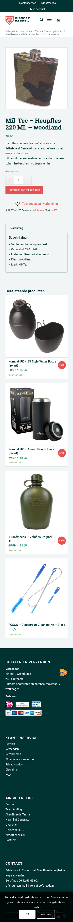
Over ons (11, 824)
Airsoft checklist (15, 835)
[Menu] (49, 20)
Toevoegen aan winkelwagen (24, 189)
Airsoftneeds (48, 2)
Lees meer (46, 914)
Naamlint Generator (17, 819)
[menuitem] (27, 3)
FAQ (8, 774)
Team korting (13, 809)
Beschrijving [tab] (16, 228)
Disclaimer (11, 769)
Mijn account (37, 9)
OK (27, 914)
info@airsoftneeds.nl (41, 885)
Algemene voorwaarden (20, 759)
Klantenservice (27, 2)
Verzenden (12, 749)
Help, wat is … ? (14, 830)
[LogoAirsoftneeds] (30, 20)
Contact (10, 804)
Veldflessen (38, 210)
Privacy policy (14, 764)
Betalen (10, 744)
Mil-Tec (55, 210)
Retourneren (13, 754)
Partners (10, 840)
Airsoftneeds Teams (17, 814)
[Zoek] (40, 20)
